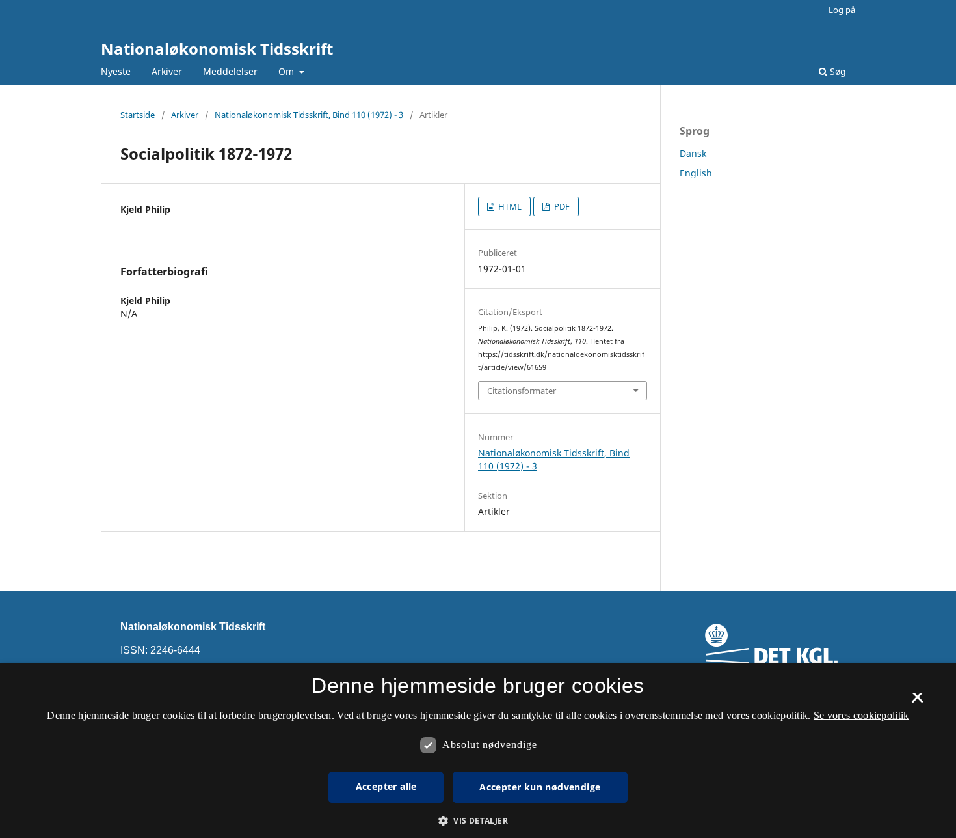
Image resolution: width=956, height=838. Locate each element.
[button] (478, 821)
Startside (137, 114)
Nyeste (116, 71)
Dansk (693, 153)
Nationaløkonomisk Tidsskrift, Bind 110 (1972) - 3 (309, 114)
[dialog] (478, 750)
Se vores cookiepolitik (861, 715)
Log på (842, 10)
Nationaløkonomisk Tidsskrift (217, 48)
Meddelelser (230, 71)
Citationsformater (521, 391)
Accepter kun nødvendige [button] (539, 787)
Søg (836, 71)
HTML (509, 206)
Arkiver (167, 71)
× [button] (917, 702)
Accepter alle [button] (386, 786)
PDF (561, 206)
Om (287, 71)
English (696, 173)
